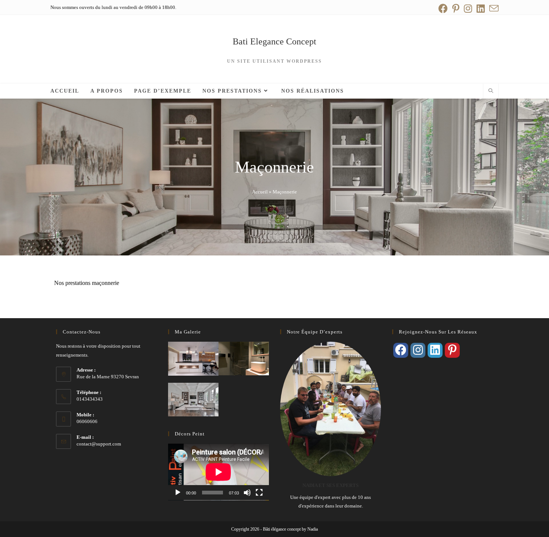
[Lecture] (178, 492)
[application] (218, 472)
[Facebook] (400, 350)
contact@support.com (99, 444)
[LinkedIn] (435, 350)
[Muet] (247, 492)
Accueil (260, 192)
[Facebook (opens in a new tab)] (443, 8)
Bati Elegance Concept (274, 41)
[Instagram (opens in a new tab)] (468, 8)
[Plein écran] (259, 492)
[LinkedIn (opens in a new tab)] (480, 8)
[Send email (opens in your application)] (493, 8)
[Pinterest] (452, 350)
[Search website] (491, 91)
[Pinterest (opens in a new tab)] (456, 8)
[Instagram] (417, 350)
